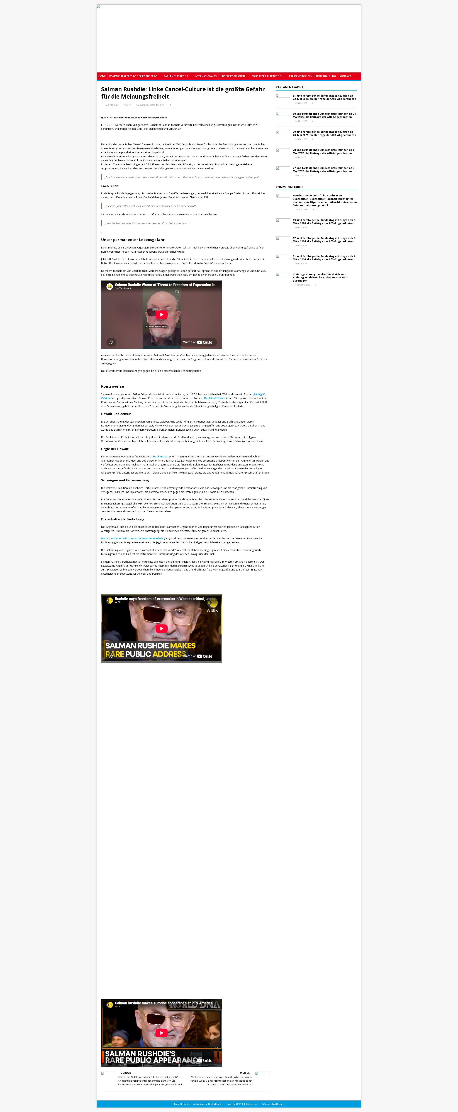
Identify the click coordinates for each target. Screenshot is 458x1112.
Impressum (252, 1104)
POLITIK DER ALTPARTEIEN (267, 76)
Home (102, 76)
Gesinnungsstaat (145, 104)
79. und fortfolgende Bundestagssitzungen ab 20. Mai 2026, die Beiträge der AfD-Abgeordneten (324, 133)
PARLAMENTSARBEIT (176, 76)
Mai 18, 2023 (112, 104)
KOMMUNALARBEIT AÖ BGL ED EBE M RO (133, 76)
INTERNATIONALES (206, 76)
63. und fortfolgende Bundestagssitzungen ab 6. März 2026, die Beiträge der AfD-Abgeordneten (324, 221)
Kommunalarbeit (289, 187)
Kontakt (345, 76)
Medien (160, 104)
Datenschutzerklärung (273, 1104)
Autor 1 (127, 104)
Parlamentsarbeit (290, 87)
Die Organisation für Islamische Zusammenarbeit (132, 538)
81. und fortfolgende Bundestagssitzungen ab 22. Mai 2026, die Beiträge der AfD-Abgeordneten (324, 97)
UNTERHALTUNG (326, 76)
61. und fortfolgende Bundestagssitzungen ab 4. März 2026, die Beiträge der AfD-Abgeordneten (324, 257)
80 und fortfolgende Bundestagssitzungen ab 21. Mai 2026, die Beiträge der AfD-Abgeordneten (325, 115)
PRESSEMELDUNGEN (300, 76)
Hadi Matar (160, 456)
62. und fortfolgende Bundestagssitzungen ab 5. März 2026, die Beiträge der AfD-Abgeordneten (324, 239)
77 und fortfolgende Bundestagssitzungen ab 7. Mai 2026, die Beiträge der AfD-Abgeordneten (324, 169)
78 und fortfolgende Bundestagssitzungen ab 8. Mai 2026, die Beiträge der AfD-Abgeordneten (324, 151)
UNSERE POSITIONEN (232, 76)
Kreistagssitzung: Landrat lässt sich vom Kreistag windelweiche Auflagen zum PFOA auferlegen (320, 277)
